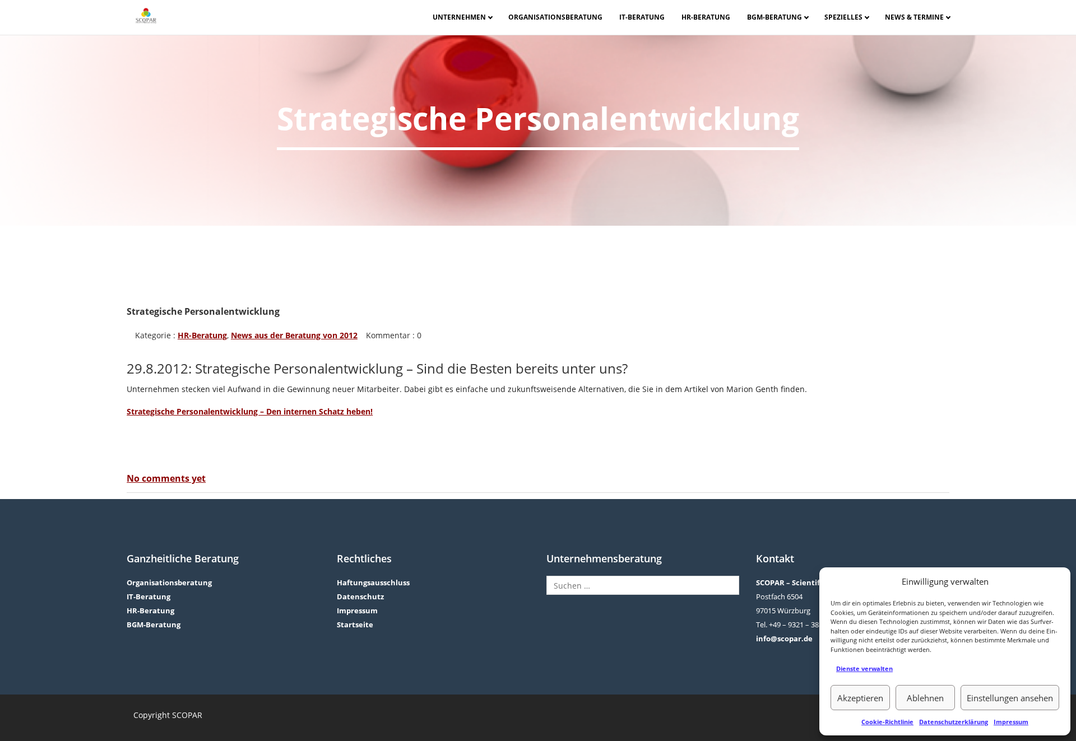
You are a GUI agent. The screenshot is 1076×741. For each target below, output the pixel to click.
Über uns (464, 35)
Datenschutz (360, 596)
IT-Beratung (642, 17)
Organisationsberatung (555, 17)
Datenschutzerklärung (953, 721)
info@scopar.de (784, 638)
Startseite (355, 624)
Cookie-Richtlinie (887, 721)
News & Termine (914, 17)
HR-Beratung (705, 17)
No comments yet (166, 478)
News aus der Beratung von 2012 (294, 335)
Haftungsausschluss (373, 582)
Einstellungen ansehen (1010, 697)
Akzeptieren (860, 697)
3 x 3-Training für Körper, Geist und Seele (858, 36)
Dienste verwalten (864, 668)
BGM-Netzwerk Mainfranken (780, 36)
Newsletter (917, 35)
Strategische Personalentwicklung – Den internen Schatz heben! (250, 411)
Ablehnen (925, 697)
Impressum (1011, 721)
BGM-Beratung (774, 17)
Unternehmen (459, 17)
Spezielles (843, 17)
